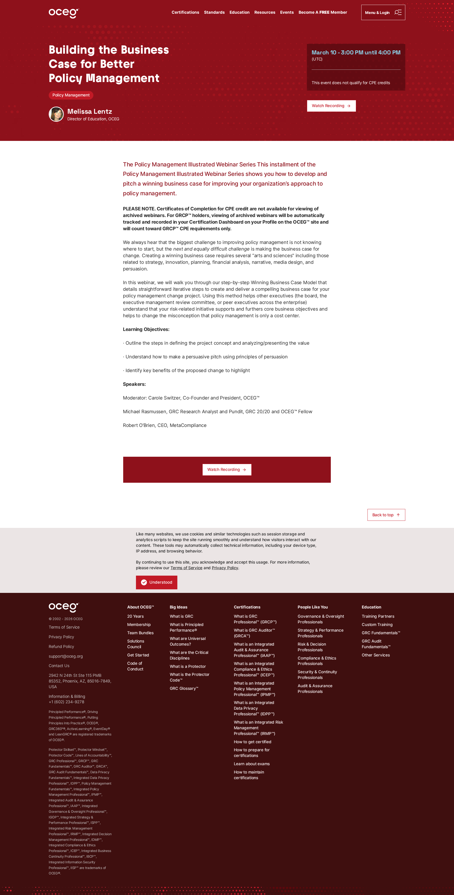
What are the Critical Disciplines (189, 655)
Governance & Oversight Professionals (321, 619)
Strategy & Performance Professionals (320, 633)
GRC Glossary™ (184, 688)
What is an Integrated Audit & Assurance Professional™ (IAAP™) (254, 650)
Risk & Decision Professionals (312, 647)
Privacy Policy (225, 567)
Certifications (185, 12)
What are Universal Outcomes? (188, 641)
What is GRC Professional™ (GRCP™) (255, 619)
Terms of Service (186, 567)
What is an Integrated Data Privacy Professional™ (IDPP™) (254, 708)
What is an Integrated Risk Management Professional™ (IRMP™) (258, 728)
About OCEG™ (140, 607)
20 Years (135, 616)
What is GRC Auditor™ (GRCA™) (254, 633)
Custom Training (377, 624)
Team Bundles (140, 632)
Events (287, 12)
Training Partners (378, 616)
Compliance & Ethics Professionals (317, 661)
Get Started (138, 655)
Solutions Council (135, 644)
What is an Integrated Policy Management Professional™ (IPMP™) (254, 689)
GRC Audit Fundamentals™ (376, 644)
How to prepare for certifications (252, 752)
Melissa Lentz (89, 111)
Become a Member (323, 12)
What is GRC (181, 616)
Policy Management (71, 95)
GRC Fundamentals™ (381, 632)
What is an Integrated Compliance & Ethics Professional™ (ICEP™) (254, 669)
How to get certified (252, 741)
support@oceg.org (66, 656)
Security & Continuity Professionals (317, 674)
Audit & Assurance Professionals (315, 688)
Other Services (376, 655)
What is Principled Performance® (187, 627)
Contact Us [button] (59, 665)
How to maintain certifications (249, 775)
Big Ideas (179, 607)
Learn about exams (252, 763)
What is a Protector (188, 666)
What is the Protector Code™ (190, 677)
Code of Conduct (135, 666)
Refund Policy (61, 646)
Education (240, 12)
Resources (264, 12)
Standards (214, 12)
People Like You (313, 607)
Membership (139, 624)
